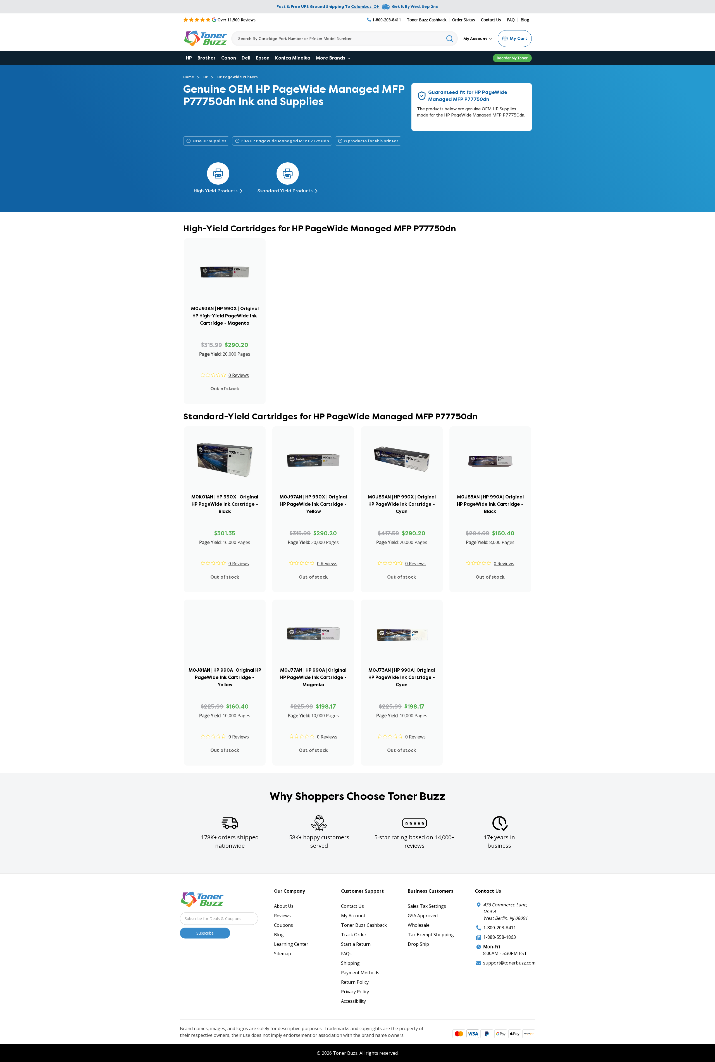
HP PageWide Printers (237, 77)
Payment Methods (360, 973)
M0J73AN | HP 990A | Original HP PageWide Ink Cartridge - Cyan (401, 677)
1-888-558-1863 (499, 937)
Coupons (283, 925)
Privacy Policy (355, 992)
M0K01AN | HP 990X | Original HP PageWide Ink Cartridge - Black (224, 504)
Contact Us (491, 20)
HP (189, 58)
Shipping (350, 963)
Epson (263, 58)
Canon (228, 58)
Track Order (353, 935)
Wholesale (419, 925)
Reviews (282, 916)
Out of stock (224, 389)
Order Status (463, 20)
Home (188, 77)
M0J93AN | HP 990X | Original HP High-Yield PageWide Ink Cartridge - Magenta (225, 316)
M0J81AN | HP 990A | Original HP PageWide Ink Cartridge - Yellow (225, 677)
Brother (206, 58)
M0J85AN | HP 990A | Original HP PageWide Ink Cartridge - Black (490, 504)
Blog (525, 20)
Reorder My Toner (512, 57)
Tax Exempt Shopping (431, 935)
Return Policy (355, 982)
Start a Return (356, 944)
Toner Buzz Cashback (426, 20)
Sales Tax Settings (427, 906)
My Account (475, 38)
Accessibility (353, 1001)
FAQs (346, 954)
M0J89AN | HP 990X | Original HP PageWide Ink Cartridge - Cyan (402, 504)
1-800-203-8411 (499, 928)
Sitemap (282, 954)
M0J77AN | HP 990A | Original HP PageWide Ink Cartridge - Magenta (313, 677)
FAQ (511, 20)
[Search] (450, 38)
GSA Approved (423, 916)
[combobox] (344, 38)
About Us (284, 906)
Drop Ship (418, 944)
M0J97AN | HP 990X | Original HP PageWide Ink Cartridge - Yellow (313, 504)
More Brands (331, 58)
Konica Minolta (292, 58)
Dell (246, 58)
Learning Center (291, 944)
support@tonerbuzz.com (509, 963)
